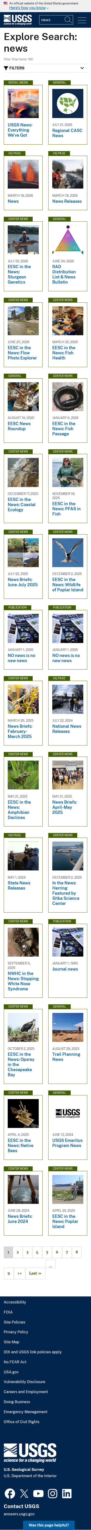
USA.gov (11, 1372)
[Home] (18, 24)
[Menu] (82, 20)
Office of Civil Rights (21, 1422)
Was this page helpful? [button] (49, 1525)
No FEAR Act (15, 1362)
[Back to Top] (74, 1513)
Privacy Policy (16, 1332)
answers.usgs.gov (19, 1514)
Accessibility (15, 1302)
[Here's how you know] (45, 6)
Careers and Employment (26, 1392)
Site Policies (14, 1322)
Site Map (11, 1342)
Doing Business (17, 1402)
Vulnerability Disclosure (24, 1382)
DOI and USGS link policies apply (33, 1352)
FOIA (8, 1312)
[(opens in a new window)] (10, 1493)
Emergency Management (25, 1412)
